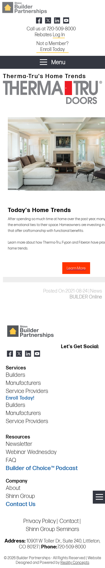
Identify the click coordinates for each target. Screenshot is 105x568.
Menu (57, 62)
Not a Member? (52, 46)
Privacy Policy (39, 521)
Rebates (50, 35)
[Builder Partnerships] (24, 7)
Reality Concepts (75, 562)
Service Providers (27, 391)
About (13, 488)
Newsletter (19, 444)
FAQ (11, 460)
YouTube (66, 20)
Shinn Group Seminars (52, 529)
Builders (15, 375)
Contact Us (21, 504)
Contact (69, 521)
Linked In (57, 20)
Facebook (39, 20)
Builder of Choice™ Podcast (42, 468)
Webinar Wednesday (31, 452)
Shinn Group (20, 496)
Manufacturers (23, 383)
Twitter (48, 20)
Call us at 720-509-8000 (51, 29)
